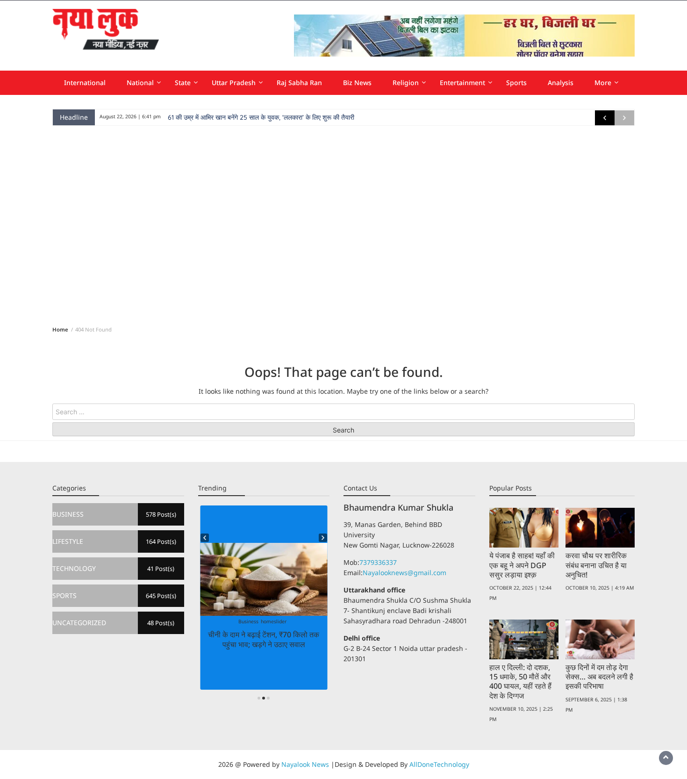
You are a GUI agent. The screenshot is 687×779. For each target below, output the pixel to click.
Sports (516, 82)
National (140, 82)
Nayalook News (305, 764)
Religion (406, 82)
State (183, 82)
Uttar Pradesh (234, 82)
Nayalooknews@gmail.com (404, 572)
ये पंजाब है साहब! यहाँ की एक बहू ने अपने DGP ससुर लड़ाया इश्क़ (522, 564)
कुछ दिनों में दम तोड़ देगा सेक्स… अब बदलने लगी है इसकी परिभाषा (599, 676)
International (85, 82)
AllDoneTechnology (439, 764)
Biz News (357, 82)
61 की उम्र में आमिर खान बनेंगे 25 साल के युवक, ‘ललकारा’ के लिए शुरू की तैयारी (261, 117)
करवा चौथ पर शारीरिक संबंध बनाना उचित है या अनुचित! (596, 564)
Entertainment (462, 82)
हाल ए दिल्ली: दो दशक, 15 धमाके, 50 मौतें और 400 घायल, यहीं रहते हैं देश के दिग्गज (520, 681)
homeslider (273, 621)
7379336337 (378, 562)
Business (248, 621)
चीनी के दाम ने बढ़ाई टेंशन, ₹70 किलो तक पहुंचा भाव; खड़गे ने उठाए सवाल (263, 639)
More (602, 82)
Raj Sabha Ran (299, 82)
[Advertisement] (343, 224)
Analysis (560, 82)
